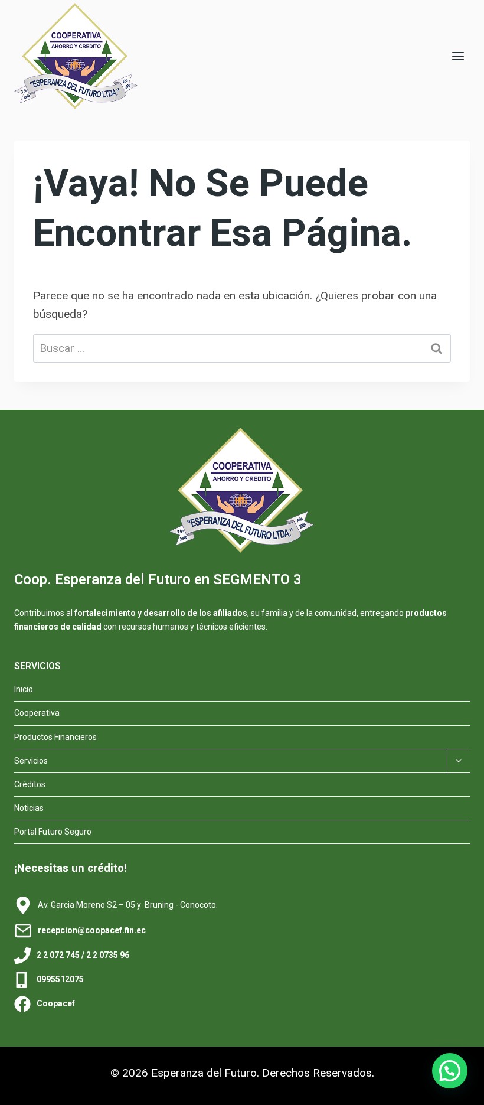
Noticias (29, 808)
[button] (449, 1070)
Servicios (31, 760)
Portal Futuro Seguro (52, 831)
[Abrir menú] (458, 55)
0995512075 (60, 979)
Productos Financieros (55, 737)
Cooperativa (37, 713)
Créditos (29, 784)
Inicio (23, 689)
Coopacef (56, 1003)
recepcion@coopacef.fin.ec (92, 930)
